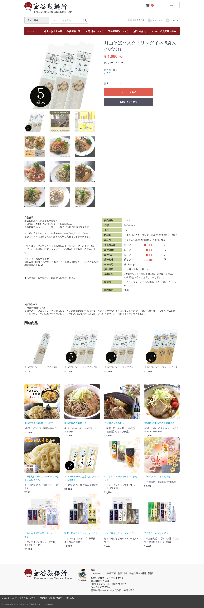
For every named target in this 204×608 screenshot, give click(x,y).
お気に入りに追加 (129, 102)
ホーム (31, 31)
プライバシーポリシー (28, 598)
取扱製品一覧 (73, 31)
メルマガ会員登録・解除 (163, 31)
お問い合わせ (139, 31)
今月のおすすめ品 (53, 31)
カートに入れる (128, 92)
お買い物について (94, 31)
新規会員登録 (138, 20)
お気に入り (157, 20)
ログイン (174, 20)
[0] (147, 5)
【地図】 (151, 573)
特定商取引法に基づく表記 (51, 598)
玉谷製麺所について (118, 31)
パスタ (107, 73)
